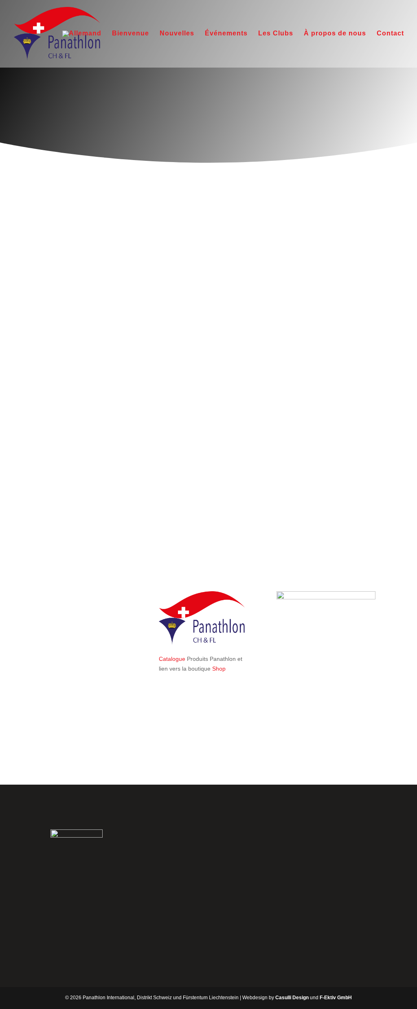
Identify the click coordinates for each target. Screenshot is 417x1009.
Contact (390, 34)
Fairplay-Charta (179, 312)
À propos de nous (335, 34)
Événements (226, 34)
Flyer (165, 483)
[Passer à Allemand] (81, 49)
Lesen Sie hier (341, 866)
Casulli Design (292, 997)
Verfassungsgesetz (183, 236)
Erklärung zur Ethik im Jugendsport (204, 353)
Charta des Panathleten (189, 297)
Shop (219, 668)
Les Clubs (275, 34)
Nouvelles (177, 34)
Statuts (168, 220)
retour (64, 749)
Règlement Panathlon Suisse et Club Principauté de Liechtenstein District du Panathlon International (206, 458)
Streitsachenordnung (186, 251)
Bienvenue (130, 34)
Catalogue (172, 659)
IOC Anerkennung (182, 282)
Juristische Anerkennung (190, 266)
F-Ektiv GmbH (336, 997)
